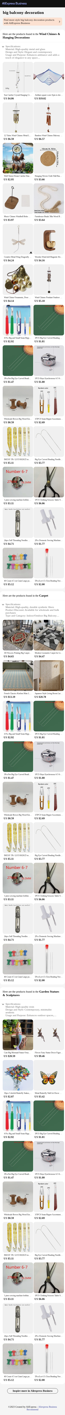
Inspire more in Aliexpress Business (32, 1390)
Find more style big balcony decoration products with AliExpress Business (29, 21)
